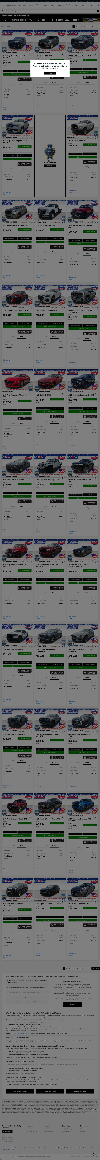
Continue (50, 73)
